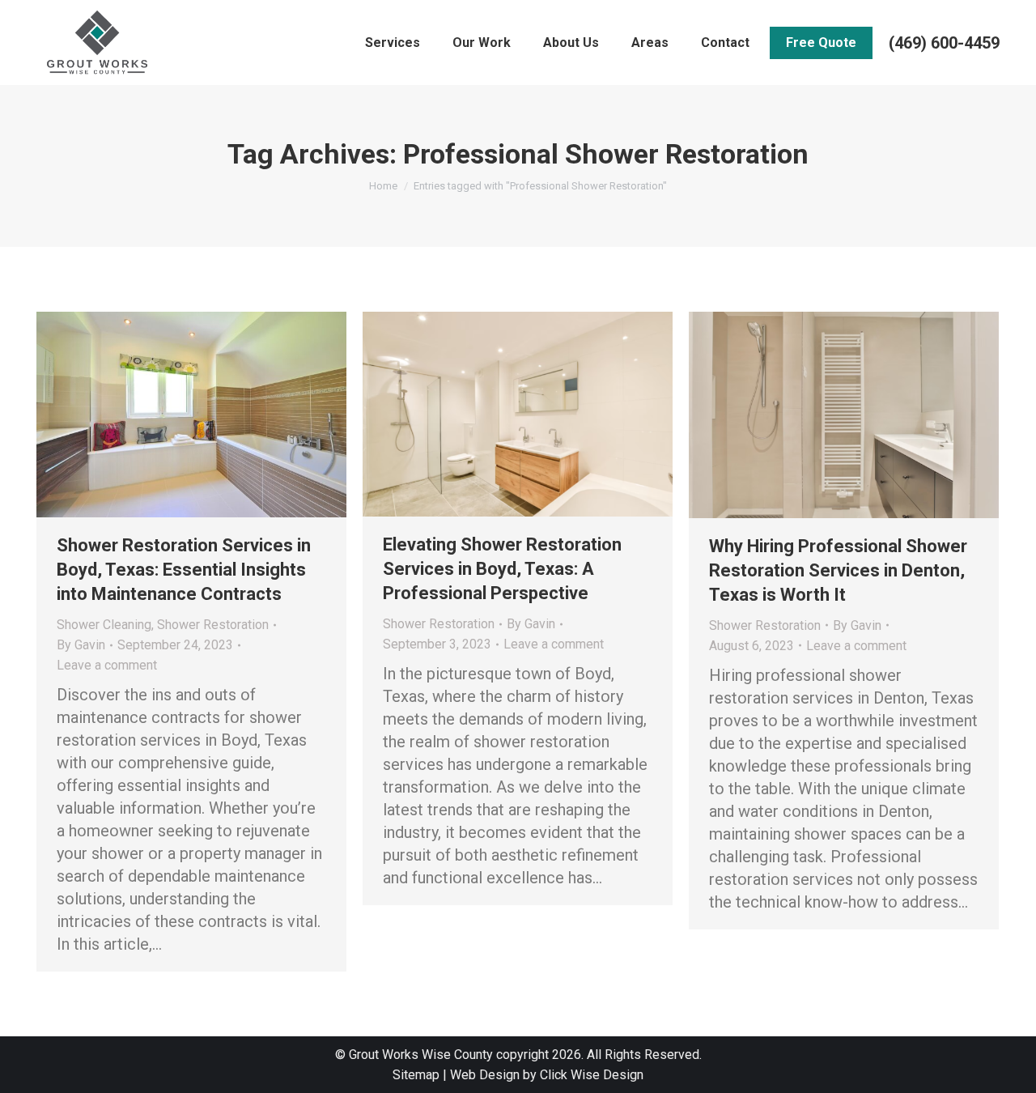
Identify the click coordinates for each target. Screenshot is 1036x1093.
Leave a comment (107, 665)
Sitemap (416, 1074)
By (81, 645)
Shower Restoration (213, 624)
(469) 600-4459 (944, 43)
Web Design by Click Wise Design (546, 1074)
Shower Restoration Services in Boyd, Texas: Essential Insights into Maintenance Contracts (184, 569)
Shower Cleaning (104, 624)
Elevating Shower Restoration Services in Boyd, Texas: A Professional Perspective (502, 568)
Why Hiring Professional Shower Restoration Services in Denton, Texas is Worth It (838, 570)
